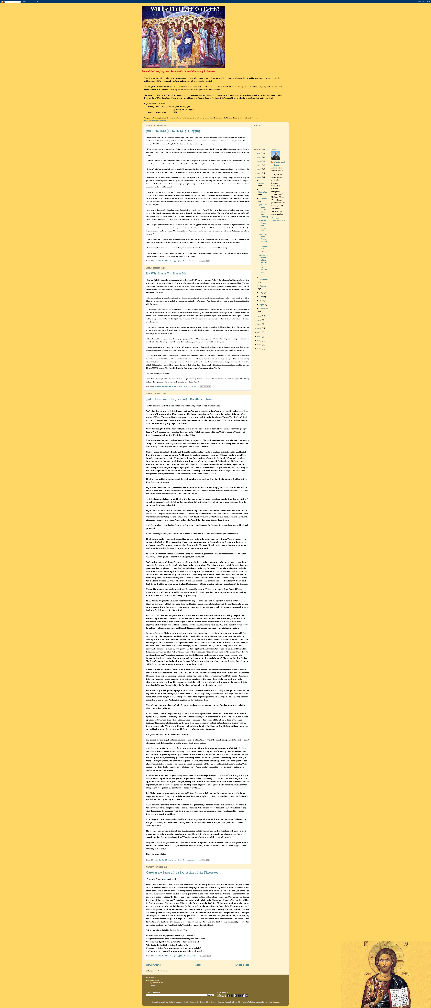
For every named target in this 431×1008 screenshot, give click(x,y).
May (262, 301)
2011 (259, 349)
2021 (259, 173)
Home (198, 964)
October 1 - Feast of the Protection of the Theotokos (182, 872)
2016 (259, 328)
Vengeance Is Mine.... (156, 983)
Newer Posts (153, 964)
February (264, 309)
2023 (259, 165)
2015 (259, 332)
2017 (259, 324)
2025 (259, 157)
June (262, 296)
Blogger (276, 1002)
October (263, 199)
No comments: (189, 261)
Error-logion (153, 980)
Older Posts (242, 964)
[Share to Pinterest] (209, 261)
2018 (259, 320)
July (262, 292)
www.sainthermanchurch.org (155, 121)
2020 (259, 177)
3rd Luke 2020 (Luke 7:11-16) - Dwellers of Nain (179, 399)
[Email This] (200, 261)
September (263, 280)
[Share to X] (204, 261)
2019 (259, 316)
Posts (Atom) (162, 971)
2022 (259, 169)
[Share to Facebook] (207, 261)
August (263, 286)
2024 (259, 161)
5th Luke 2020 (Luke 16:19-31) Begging (173, 131)
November (262, 192)
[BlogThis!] (202, 261)
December (262, 183)
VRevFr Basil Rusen (279, 163)
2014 (259, 336)
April (262, 305)
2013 (259, 340)
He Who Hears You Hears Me (166, 273)
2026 (259, 153)
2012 (259, 345)
